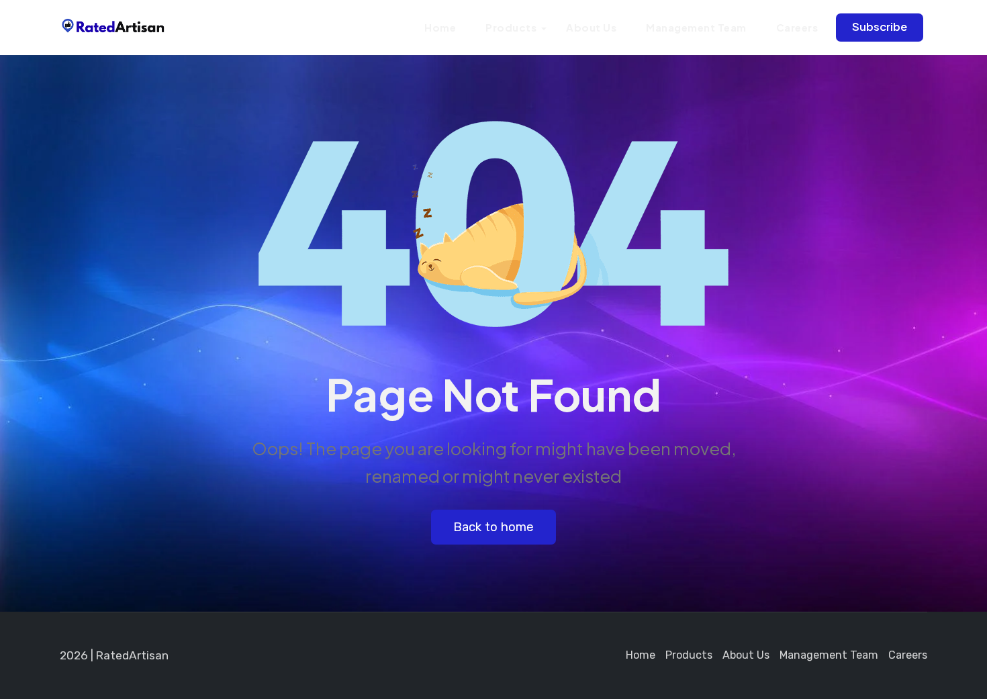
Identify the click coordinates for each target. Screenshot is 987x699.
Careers (797, 27)
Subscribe (879, 26)
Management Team (696, 27)
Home (440, 27)
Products (510, 27)
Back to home (493, 527)
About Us (591, 27)
